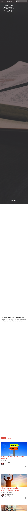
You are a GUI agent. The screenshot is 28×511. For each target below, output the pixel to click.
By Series (9, 438)
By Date (3, 438)
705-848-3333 (9, 1)
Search (2, 1)
